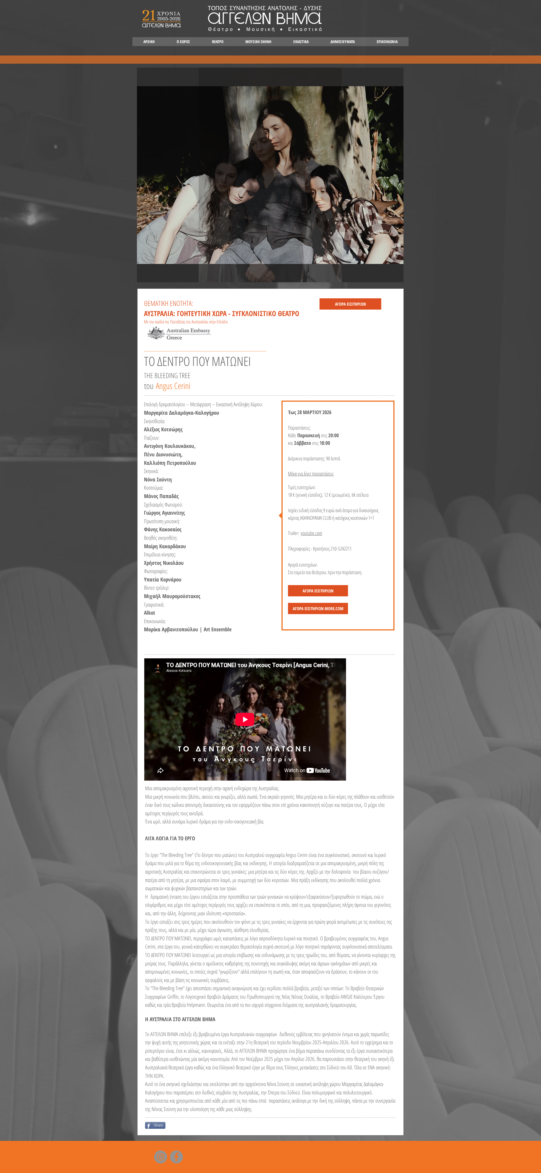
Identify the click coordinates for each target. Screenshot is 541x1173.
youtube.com (311, 533)
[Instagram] (160, 1156)
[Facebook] (176, 1156)
